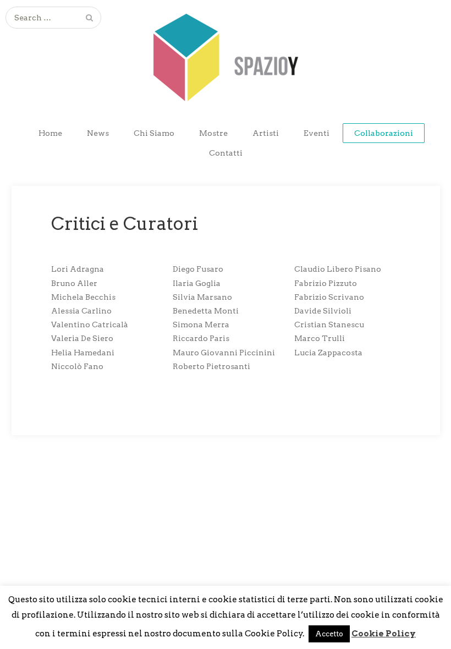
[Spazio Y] (225, 50)
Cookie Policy (383, 634)
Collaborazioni (383, 133)
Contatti (226, 152)
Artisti (265, 133)
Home (50, 133)
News (98, 133)
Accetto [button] (329, 634)
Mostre (213, 133)
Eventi (316, 133)
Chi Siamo (154, 133)
